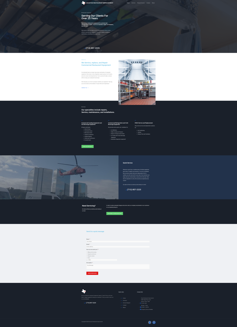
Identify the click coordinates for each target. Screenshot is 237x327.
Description (89, 262)
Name (88, 239)
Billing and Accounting (92, 252)
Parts (89, 257)
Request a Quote (91, 255)
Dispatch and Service (92, 254)
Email (88, 244)
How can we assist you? (92, 249)
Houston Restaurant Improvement (99, 3)
